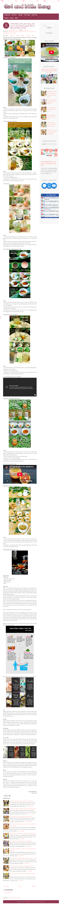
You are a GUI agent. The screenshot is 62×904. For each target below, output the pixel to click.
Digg (32, 35)
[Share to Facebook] (10, 795)
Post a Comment (7, 892)
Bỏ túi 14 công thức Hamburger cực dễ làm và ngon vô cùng (23, 858)
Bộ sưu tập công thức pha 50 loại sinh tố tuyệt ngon (52, 101)
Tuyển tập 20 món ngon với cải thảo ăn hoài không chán (51, 124)
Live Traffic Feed (51, 195)
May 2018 (6, 26)
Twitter (17, 35)
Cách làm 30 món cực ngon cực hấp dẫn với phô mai (21, 866)
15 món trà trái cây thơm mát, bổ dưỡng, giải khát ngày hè (23, 833)
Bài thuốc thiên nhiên (13, 31)
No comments (25, 30)
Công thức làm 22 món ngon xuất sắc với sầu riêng (21, 801)
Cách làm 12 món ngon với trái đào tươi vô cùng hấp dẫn (52, 132)
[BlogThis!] (6, 795)
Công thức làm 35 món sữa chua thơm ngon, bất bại (49, 71)
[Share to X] (8, 795)
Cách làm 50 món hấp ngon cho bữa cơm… (50, 205)
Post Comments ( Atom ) (14, 897)
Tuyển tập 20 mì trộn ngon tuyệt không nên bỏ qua (21, 816)
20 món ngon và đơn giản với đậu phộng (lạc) (51, 109)
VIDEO (14, 33)
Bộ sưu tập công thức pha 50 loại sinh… (50, 211)
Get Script (46, 217)
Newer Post (6, 886)
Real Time (50, 217)
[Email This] (4, 795)
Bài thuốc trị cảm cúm (24, 31)
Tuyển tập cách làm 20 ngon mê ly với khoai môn (21, 841)
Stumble (28, 35)
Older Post (34, 886)
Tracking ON (55, 217)
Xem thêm (31, 806)
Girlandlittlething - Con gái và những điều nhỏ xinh (48, 163)
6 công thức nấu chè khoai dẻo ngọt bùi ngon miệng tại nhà (23, 808)
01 (6, 24)
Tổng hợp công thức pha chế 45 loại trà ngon (51, 117)
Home (20, 886)
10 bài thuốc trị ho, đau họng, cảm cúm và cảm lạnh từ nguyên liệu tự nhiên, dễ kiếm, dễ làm (22, 26)
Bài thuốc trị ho (32, 31)
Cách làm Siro (6, 33)
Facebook (12, 35)
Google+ (22, 35)
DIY (11, 33)
